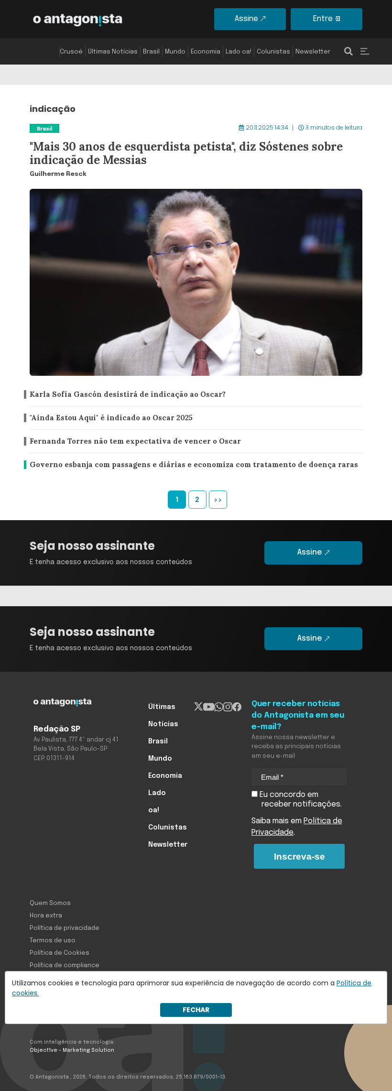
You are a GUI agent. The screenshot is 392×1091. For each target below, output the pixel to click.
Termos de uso (53, 941)
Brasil (151, 52)
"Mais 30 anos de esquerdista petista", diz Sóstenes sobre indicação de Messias (173, 122)
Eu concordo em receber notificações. (300, 799)
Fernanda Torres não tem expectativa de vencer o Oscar (131, 441)
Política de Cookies (59, 953)
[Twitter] (198, 707)
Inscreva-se (299, 856)
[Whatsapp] (218, 707)
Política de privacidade (64, 928)
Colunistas (273, 52)
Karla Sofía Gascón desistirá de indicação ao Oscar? (123, 395)
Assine (246, 19)
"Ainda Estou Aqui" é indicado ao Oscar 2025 (110, 418)
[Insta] (227, 707)
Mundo (175, 52)
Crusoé (71, 52)
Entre (323, 19)
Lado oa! (238, 52)
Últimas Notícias (113, 52)
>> (218, 500)
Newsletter (312, 52)
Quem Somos (50, 903)
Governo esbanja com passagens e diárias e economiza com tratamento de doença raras (191, 465)
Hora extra (46, 916)
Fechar (196, 1010)
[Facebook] (236, 707)
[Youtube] (208, 707)
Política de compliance (64, 965)
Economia (205, 52)
